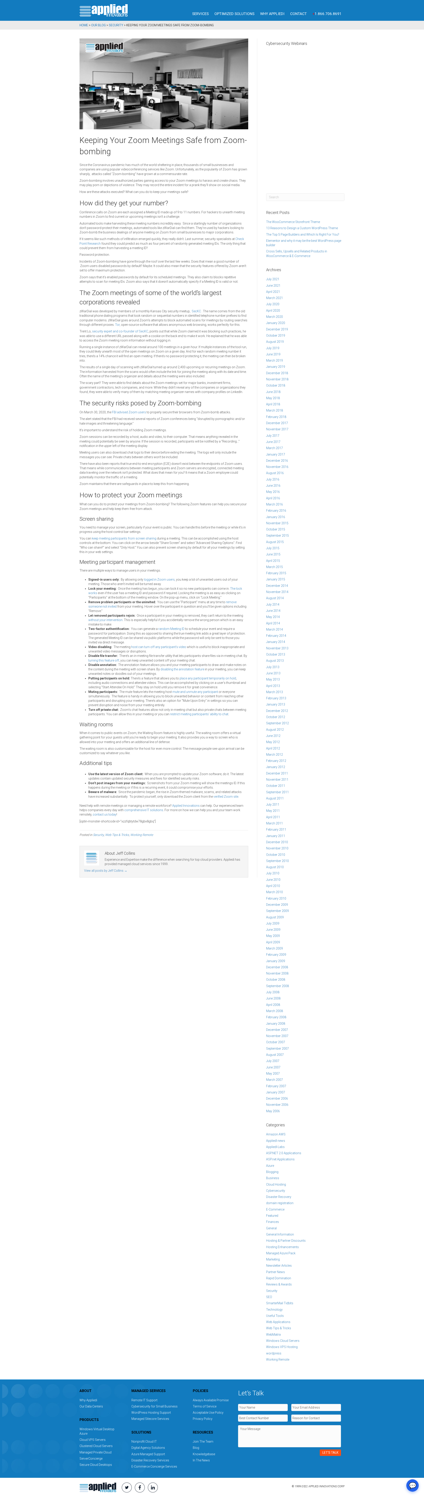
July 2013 (272, 667)
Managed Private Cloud (96, 1452)
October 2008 (275, 979)
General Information (280, 1234)
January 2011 (275, 836)
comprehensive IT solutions (143, 810)
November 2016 (277, 467)
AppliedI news (275, 1140)
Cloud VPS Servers (93, 1440)
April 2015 (273, 561)
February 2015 (276, 573)
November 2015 (277, 523)
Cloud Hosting (276, 1184)
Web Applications (278, 1322)
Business (272, 1178)
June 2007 (273, 1067)
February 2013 (276, 698)
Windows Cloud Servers (282, 1341)
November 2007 (277, 1036)
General (271, 1228)
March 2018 (274, 410)
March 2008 (274, 1011)
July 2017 (272, 435)
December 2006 (277, 1098)
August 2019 (275, 341)
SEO (269, 1297)
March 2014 (274, 629)
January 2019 (275, 366)
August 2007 (275, 1054)
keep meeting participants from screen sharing (124, 538)
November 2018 (277, 379)
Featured (272, 1215)
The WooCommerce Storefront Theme (293, 222)
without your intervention (105, 620)
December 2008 (277, 967)
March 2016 (274, 504)
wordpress (273, 1353)
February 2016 (276, 510)
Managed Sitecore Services (150, 1419)
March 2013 (274, 692)
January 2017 (275, 454)
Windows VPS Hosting (282, 1347)
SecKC (196, 311)
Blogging (272, 1172)
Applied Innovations (186, 805)
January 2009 (275, 961)
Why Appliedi (272, 13)
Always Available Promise (211, 1400)
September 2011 (277, 792)
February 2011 (276, 829)
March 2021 (274, 298)
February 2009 (276, 954)
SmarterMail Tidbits (279, 1303)
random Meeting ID (171, 629)
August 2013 (275, 660)
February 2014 (276, 635)
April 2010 (273, 886)
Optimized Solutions (234, 13)
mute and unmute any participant (195, 692)
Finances (272, 1222)
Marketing (273, 1259)
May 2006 (273, 1111)
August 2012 (275, 729)
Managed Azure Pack (280, 1253)
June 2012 (273, 736)
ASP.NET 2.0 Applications (283, 1153)
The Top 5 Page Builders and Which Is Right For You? (302, 234)
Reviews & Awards (279, 1284)
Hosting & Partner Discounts (286, 1240)
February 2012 (276, 761)
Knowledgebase (204, 1454)
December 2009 (277, 904)
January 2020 (275, 323)
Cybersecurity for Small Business (154, 1406)
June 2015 (273, 554)
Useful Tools (275, 1316)
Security (98, 835)
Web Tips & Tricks (117, 835)
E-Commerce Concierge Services (154, 1466)
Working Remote (141, 835)
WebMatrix (273, 1334)
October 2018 (275, 385)
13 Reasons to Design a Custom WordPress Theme (302, 228)
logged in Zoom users (159, 579)
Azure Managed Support (148, 1454)
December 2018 (277, 373)
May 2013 (273, 679)
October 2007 (275, 1042)
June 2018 (273, 392)
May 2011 (273, 810)
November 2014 (277, 592)
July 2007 (272, 1061)
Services (200, 13)
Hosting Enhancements (282, 1247)
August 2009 (275, 917)
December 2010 (277, 842)
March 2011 (274, 823)
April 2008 (273, 1005)
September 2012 (277, 723)
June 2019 (273, 354)
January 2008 (275, 1023)
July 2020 (272, 304)
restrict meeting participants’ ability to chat (199, 714)
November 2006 (277, 1104)
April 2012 (273, 748)
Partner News (275, 1272)
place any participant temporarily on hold (208, 678)
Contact (298, 13)
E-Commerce (275, 1209)
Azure (270, 1165)
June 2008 (273, 998)
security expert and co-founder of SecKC (120, 331)
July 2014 (272, 604)
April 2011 (273, 817)
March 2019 (274, 360)
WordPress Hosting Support (151, 1412)
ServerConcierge (91, 1458)
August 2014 (275, 598)
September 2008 (277, 986)
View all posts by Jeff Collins (105, 870)
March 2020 (274, 316)
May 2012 (273, 742)
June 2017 (273, 442)
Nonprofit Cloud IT (144, 1441)
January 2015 (275, 579)
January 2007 (275, 1092)
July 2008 (272, 992)
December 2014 (277, 585)
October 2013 (275, 654)
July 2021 (272, 279)
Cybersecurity (275, 1190)
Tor (117, 324)
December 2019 (277, 329)
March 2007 (274, 1079)
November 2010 (277, 848)
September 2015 (277, 535)
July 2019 (272, 348)
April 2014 (273, 623)
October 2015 (275, 529)
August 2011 (275, 798)
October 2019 (275, 335)
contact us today (104, 814)
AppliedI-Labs (275, 1147)
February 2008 (276, 1017)
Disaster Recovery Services (150, 1460)
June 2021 (273, 285)
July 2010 (272, 873)
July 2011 (272, 804)
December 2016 (277, 460)
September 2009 (277, 911)
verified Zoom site (226, 796)
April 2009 (273, 942)
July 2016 (272, 479)
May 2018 (273, 398)
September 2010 (277, 861)
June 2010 (273, 879)
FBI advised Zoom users (129, 412)
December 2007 (277, 1030)
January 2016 (275, 517)
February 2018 (276, 417)
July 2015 (272, 548)
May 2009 (273, 936)
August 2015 (275, 542)
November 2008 (277, 973)
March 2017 (274, 448)
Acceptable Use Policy (208, 1412)
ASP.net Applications (280, 1159)
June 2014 (273, 610)
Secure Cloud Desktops (96, 1464)
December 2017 (277, 423)
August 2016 (275, 473)
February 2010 (276, 898)
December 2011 (277, 773)
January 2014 (275, 642)
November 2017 (277, 429)
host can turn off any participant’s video (158, 647)
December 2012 (277, 711)
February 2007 (276, 1086)
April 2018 (273, 404)
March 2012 (274, 754)
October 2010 (275, 854)
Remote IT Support (144, 1400)
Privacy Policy (202, 1419)
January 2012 (275, 767)
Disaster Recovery (278, 1197)
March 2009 (274, 948)
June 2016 (273, 485)
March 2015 (274, 567)
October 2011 (275, 786)
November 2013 (277, 648)
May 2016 (273, 492)
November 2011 (277, 779)
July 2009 (272, 923)
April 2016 (273, 498)
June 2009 (273, 929)
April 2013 (273, 686)
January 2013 (275, 704)
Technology (274, 1309)
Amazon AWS (276, 1134)
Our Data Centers (91, 1406)
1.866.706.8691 (327, 13)
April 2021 (273, 292)
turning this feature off (103, 660)
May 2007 (273, 1073)
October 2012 (275, 717)
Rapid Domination (278, 1278)
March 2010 (274, 892)
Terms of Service (204, 1406)
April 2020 (273, 310)
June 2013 (273, 673)
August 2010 (275, 867)
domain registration (279, 1203)
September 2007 (277, 1048)
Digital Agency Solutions (148, 1447)
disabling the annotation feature (182, 669)
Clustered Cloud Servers (96, 1446)
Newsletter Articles (279, 1265)
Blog (196, 1447)
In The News (201, 1460)
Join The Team (203, 1441)
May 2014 (273, 617)
